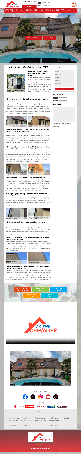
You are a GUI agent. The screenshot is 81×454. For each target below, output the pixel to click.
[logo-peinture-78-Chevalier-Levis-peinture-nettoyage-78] (12, 4)
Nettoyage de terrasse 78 (63, 10)
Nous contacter (49, 38)
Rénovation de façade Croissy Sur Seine (54, 424)
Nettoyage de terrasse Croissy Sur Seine (27, 421)
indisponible (46, 3)
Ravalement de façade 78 (52, 10)
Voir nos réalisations (33, 38)
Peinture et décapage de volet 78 (74, 10)
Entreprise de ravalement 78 (21, 10)
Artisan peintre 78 (26, 10)
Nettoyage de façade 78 (58, 10)
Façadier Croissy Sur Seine (42, 424)
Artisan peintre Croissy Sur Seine (55, 421)
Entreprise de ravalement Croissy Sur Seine (55, 418)
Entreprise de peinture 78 (7, 10)
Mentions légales (50, 450)
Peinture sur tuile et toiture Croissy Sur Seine (14, 418)
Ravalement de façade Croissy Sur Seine (13, 424)
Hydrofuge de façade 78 (47, 10)
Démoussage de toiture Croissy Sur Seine (28, 424)
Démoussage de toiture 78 (68, 10)
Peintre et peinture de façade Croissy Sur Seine (41, 421)
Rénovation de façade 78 (36, 10)
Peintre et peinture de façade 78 (12, 10)
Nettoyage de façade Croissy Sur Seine (27, 418)
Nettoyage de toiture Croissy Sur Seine (13, 421)
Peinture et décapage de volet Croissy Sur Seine (41, 418)
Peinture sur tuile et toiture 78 (31, 10)
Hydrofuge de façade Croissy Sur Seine (68, 418)
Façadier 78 (16, 10)
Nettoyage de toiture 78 (41, 10)
